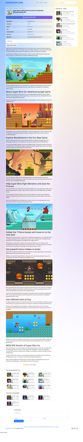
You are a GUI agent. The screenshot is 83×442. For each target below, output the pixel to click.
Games (45, 2)
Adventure (16, 8)
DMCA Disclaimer (48, 427)
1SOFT (28, 24)
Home (37, 2)
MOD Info (9, 41)
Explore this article (11, 45)
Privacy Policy (40, 427)
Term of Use (32, 427)
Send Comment (19, 421)
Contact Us (56, 427)
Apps (41, 2)
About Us (26, 427)
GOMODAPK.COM (14, 2)
